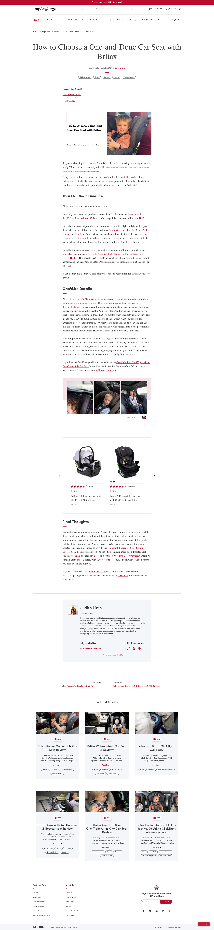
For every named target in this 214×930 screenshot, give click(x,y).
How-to (116, 77)
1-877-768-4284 (158, 927)
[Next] (154, 475)
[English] (35, 927)
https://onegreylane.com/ (91, 648)
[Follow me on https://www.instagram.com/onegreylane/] (134, 648)
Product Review (129, 77)
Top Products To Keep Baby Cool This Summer (82, 686)
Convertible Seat (66, 769)
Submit (166, 902)
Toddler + (65, 852)
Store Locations (71, 897)
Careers (68, 906)
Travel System (112, 773)
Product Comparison (149, 856)
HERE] (142, 218)
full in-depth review (106, 370)
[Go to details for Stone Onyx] (111, 482)
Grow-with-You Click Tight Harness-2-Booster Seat (112, 253)
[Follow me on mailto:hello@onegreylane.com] (128, 648)
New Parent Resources (165, 769)
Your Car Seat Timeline (72, 95)
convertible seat (118, 230)
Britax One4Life (68, 171)
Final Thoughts (69, 101)
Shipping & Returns (39, 902)
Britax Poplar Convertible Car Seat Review (57, 748)
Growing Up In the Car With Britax (136, 167)
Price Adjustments (38, 906)
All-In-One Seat (85, 77)
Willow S (71, 218)
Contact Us (36, 892)
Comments (120, 68)
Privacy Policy (70, 915)
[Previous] (60, 475)
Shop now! (117, 2)
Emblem (79, 234)
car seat (93, 163)
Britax (97, 77)
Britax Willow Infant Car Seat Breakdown (107, 748)
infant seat (133, 214)
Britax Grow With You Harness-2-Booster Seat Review (57, 826)
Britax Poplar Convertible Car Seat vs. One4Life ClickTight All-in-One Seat (156, 828)
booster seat (71, 253)
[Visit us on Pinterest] (163, 911)
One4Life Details (70, 98)
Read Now (56, 765)
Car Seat (106, 77)
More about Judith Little (113, 655)
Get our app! (204, 924)
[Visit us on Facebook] (143, 911)
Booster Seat (48, 848)
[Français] (42, 927)
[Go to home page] (44, 9)
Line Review (100, 773)
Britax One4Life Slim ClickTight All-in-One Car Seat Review (107, 828)
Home (35, 32)
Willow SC (87, 218)
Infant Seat (116, 769)
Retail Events (70, 902)
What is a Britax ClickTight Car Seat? (156, 748)
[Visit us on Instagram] (150, 911)
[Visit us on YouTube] (156, 911)
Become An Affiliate (72, 911)
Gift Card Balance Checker (41, 915)
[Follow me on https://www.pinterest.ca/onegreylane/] (139, 648)
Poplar (145, 230)
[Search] (85, 9)
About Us (69, 892)
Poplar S (67, 234)
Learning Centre (44, 32)
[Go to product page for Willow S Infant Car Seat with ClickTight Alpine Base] (87, 462)
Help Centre (36, 897)
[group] (107, 476)
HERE (73, 257)
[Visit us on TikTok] (169, 911)
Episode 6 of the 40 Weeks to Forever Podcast (117, 555)
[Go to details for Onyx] (114, 482)
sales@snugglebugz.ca (174, 927)
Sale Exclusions (38, 911)
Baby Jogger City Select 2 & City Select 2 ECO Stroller (136, 686)
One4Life (125, 177)
